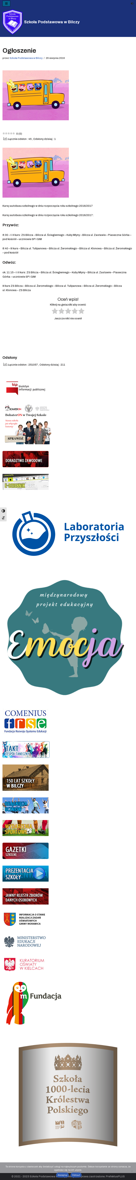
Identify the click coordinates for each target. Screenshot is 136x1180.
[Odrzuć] (132, 1171)
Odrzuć (76, 1175)
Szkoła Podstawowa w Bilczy (25, 58)
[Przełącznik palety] (132, 3)
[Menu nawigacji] (6, 3)
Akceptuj (62, 1175)
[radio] (55, 311)
